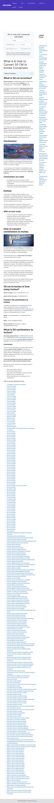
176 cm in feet (10, 413)
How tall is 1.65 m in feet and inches (16, 723)
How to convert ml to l (13, 738)
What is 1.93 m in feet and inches (16, 771)
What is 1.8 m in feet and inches (15, 761)
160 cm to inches (11, 408)
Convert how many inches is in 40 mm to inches (19, 662)
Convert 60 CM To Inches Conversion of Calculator (20, 618)
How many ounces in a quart (14, 711)
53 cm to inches (11, 468)
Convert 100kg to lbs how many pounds (17, 542)
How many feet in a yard (13, 686)
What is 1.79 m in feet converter (15, 760)
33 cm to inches (11, 443)
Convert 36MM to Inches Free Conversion (18, 588)
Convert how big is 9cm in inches (16, 647)
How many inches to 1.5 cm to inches (17, 702)
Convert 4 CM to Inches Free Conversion (17, 593)
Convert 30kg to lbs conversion (15, 584)
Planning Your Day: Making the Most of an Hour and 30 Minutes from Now (43, 157)
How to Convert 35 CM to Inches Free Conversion (20, 734)
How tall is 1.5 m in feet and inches (16, 719)
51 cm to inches (11, 465)
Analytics (14, 3)
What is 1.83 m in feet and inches (16, 763)
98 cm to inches (11, 529)
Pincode (21, 7)
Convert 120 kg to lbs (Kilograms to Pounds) (18, 551)
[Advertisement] (27, 20)
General (14, 7)
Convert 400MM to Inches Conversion (17, 596)
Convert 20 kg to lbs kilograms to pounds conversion (21, 564)
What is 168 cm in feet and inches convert (18, 778)
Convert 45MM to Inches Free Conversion (18, 601)
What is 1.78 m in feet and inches (15, 758)
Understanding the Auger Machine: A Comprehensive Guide (43, 49)
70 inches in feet (11, 499)
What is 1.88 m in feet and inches (15, 766)
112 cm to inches (11, 389)
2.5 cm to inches (11, 423)
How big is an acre (12, 679)
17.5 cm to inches (11, 411)
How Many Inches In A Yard (14, 694)
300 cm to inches (11, 440)
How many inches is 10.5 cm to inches (17, 697)
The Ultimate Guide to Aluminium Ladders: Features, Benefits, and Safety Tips (42, 167)
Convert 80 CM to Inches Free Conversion (18, 637)
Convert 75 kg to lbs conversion (15, 633)
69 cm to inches (11, 495)
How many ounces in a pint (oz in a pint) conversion (20, 709)
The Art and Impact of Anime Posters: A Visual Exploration (43, 148)
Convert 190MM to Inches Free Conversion (18, 563)
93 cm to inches (11, 524)
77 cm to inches (11, 509)
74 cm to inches (11, 504)
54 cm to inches (11, 470)
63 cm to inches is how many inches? (17, 485)
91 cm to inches (11, 520)
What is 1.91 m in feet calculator (15, 770)
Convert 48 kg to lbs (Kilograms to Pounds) (18, 603)
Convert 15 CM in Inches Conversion (16, 554)
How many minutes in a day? (14, 704)
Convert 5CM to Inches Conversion (16, 615)
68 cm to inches (11, 494)
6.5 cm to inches (11, 482)
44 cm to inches (11, 455)
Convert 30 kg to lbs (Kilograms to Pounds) (18, 579)
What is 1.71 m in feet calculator (15, 753)
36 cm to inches (11, 446)
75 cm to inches (11, 505)
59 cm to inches (11, 480)
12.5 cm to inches (11, 396)
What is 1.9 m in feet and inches (15, 768)
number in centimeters (20, 307)
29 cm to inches (11, 438)
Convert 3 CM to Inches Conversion (16, 576)
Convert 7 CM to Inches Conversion (16, 630)
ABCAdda (34, 800)
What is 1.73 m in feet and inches (16, 755)
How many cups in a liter (13, 682)
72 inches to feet (11, 502)
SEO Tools (41, 3)
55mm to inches (11, 473)
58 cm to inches (11, 478)
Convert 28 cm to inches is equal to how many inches (21, 574)
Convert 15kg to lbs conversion (15, 561)
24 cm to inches (11, 435)
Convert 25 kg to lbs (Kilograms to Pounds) (18, 571)
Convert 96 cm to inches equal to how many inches (20, 645)
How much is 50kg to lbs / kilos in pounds (18, 718)
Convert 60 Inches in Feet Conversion (17, 620)
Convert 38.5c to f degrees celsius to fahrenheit (19, 590)
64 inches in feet (11, 489)
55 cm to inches (11, 472)
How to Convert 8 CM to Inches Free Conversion (20, 736)
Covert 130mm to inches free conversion (17, 677)
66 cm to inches (11, 490)
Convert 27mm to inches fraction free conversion (20, 573)
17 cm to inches (11, 409)
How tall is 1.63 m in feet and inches (16, 721)
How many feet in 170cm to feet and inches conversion (21, 684)
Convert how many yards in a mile (16, 670)
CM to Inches (10, 531)
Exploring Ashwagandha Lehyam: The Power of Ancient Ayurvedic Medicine (43, 67)
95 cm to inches (11, 527)
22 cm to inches (11, 431)
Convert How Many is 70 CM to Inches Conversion (20, 664)
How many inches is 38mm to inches (16, 701)
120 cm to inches (11, 398)
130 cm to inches (11, 403)
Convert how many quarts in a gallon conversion (20, 665)
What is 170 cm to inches (13, 780)
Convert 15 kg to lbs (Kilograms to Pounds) (18, 556)
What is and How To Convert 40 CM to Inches (19, 790)
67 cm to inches (11, 492)
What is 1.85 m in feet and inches (15, 765)
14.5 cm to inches (11, 406)
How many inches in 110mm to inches (17, 692)
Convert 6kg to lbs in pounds (14, 628)
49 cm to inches (11, 462)
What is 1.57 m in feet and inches (15, 748)
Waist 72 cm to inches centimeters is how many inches (21, 744)
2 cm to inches (11, 421)
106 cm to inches (11, 386)
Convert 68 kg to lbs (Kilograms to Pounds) (18, 627)
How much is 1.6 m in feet (14, 716)
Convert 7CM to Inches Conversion (16, 635)
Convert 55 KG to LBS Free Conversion (17, 613)
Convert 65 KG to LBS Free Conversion (17, 625)
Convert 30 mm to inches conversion (16, 581)
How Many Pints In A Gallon (14, 714)
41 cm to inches (11, 451)
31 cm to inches (11, 441)
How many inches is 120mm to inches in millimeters (20, 699)
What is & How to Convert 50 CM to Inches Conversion (21, 746)
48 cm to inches (11, 460)
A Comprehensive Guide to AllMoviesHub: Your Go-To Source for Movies (43, 179)
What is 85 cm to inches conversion (16, 785)
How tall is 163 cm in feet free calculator (17, 726)
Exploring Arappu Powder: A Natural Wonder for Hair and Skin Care (43, 101)
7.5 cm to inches (11, 497)
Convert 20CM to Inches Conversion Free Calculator (20, 569)
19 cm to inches (11, 419)
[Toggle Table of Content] (30, 74)
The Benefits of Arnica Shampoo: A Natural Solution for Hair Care (43, 85)
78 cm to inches (11, 510)
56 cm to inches (11, 475)
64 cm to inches (11, 487)
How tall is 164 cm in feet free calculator (17, 728)
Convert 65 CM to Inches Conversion (16, 623)
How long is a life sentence (14, 680)
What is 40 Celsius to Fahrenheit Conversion (18, 783)
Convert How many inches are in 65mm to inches (20, 652)
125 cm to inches (11, 399)
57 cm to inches (11, 477)
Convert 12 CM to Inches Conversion (16, 549)
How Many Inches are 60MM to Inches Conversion (20, 691)
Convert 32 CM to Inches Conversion (16, 586)
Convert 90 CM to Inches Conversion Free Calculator (21, 643)
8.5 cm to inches (11, 512)
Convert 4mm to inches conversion (16, 605)
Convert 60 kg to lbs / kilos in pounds (17, 622)
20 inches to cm (11, 425)
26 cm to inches (11, 436)
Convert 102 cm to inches (13, 544)
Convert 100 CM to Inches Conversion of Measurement (21, 541)
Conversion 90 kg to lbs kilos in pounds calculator (20, 537)
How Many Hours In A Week (14, 687)
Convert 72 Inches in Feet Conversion (17, 632)
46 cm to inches (11, 456)
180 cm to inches (11, 416)
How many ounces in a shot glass (16, 712)
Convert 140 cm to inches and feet (16, 552)
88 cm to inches (11, 517)
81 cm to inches (11, 514)
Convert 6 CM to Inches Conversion (16, 616)
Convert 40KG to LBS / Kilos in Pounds (17, 598)
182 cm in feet (10, 418)
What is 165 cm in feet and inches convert (18, 776)
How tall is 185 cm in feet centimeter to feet (18, 733)
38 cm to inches (11, 448)
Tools (22, 3)
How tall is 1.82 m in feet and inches (16, 724)
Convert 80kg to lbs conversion (15, 640)
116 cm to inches (11, 392)
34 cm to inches (11, 445)
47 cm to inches (11, 458)
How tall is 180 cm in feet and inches (16, 731)
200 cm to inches (11, 426)
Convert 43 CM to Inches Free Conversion (18, 600)
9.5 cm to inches (11, 519)
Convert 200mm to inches (14, 568)
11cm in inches (11, 394)
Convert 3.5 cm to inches (13, 578)
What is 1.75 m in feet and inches (15, 756)
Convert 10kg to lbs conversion (15, 547)
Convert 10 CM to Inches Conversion (16, 539)
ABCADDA (7, 5)
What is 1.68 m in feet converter (15, 749)
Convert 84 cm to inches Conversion (16, 642)
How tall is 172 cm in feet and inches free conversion (21, 729)
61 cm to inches (11, 483)
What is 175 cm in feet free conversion (17, 782)
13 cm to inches (11, 401)
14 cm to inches (11, 404)
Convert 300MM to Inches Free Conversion (18, 583)
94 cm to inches (11, 526)
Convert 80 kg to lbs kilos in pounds (16, 638)
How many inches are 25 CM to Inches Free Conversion (21, 689)
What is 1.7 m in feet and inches (15, 751)
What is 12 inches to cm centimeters (16, 775)
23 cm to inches (11, 433)
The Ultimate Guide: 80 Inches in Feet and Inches (20, 739)
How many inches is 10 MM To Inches (17, 696)
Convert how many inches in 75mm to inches (19, 657)
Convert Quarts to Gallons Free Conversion (18, 675)
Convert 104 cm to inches (14, 546)
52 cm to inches (11, 467)
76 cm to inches (11, 507)
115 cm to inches (11, 391)
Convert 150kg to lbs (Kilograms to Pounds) (18, 558)
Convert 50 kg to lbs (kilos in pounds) (17, 606)
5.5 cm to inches (11, 463)
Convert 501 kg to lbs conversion (15, 608)
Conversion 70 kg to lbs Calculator (16, 536)
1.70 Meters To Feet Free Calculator (16, 384)
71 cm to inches (11, 500)
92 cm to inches (11, 522)
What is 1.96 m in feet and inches (16, 773)
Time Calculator (31, 3)
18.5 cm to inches (11, 414)
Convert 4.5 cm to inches (13, 595)
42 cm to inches (11, 453)
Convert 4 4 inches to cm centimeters (17, 591)
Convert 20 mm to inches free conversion (18, 566)
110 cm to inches (11, 387)
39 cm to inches (11, 450)
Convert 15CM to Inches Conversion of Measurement (21, 559)
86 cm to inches (11, 515)
